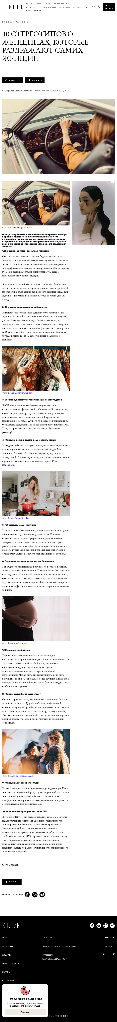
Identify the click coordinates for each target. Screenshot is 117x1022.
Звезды (39, 3)
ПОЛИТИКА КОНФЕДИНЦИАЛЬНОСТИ (55, 957)
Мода (49, 3)
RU (113, 954)
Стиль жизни (33, 7)
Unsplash (27, 227)
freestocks (13, 643)
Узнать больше (32, 1006)
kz (86, 7)
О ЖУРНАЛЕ (48, 937)
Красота (70, 3)
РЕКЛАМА (107, 946)
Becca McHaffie (15, 393)
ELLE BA (30, 3)
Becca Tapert (14, 518)
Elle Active (64, 7)
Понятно (25, 1012)
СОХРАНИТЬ (37, 80)
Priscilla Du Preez (16, 776)
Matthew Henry (15, 227)
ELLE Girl (77, 7)
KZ (103, 954)
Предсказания (33, 10)
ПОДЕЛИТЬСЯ (14, 80)
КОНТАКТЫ (108, 937)
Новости (59, 3)
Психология (49, 7)
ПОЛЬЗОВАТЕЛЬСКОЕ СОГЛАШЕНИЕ (60, 946)
